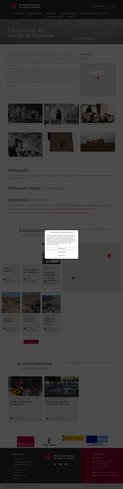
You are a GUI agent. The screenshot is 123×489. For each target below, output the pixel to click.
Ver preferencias (61, 255)
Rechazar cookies (61, 252)
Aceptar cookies (61, 248)
